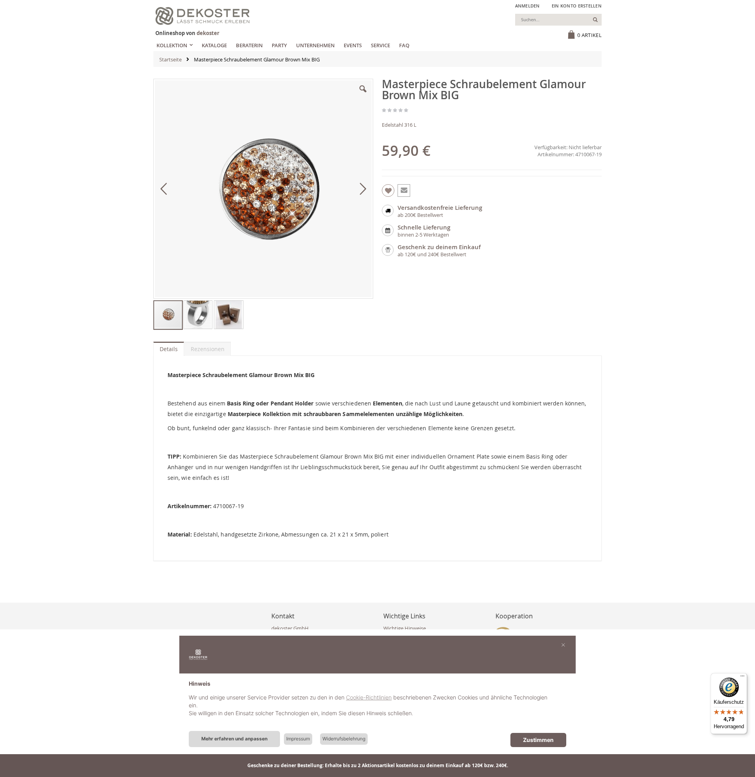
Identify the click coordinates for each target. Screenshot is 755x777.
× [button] (563, 644)
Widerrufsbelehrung (343, 739)
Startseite (170, 59)
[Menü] (742, 678)
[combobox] (558, 20)
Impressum (298, 739)
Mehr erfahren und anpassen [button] (234, 739)
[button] (363, 95)
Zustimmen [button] (538, 739)
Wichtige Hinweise (404, 628)
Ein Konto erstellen (577, 6)
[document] (377, 704)
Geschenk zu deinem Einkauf (439, 247)
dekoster (208, 33)
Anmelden (527, 6)
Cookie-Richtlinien (369, 697)
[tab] (168, 347)
